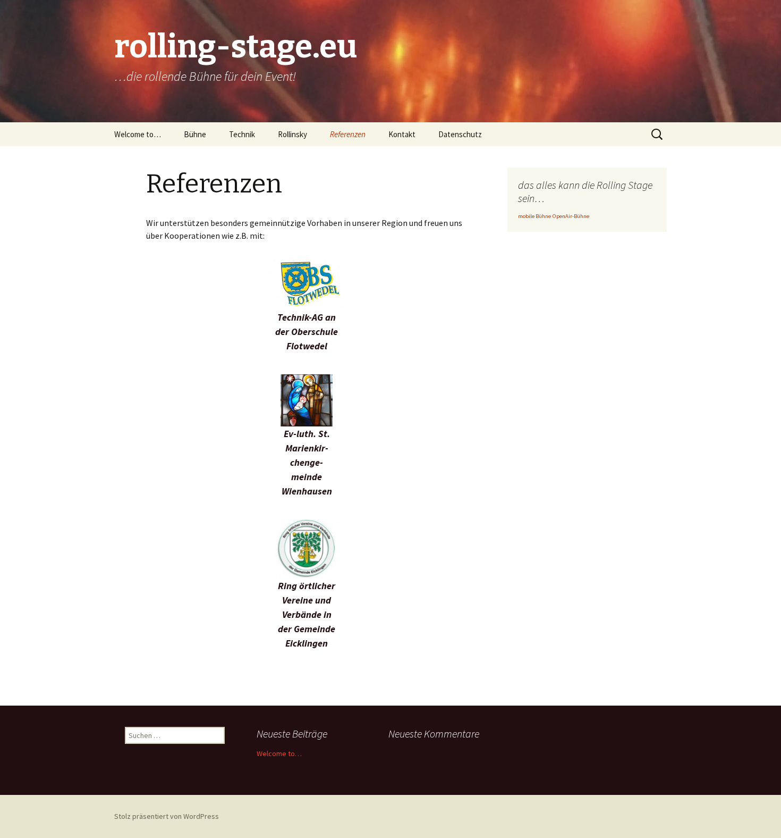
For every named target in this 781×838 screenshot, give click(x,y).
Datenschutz (460, 134)
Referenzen (348, 134)
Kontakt (401, 134)
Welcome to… (137, 134)
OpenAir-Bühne (571, 216)
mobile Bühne (534, 216)
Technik (242, 134)
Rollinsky (292, 134)
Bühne (195, 134)
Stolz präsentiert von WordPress (166, 816)
